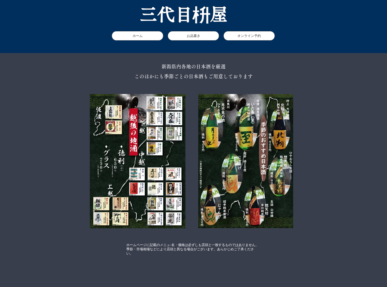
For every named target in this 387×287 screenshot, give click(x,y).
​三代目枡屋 (184, 14)
